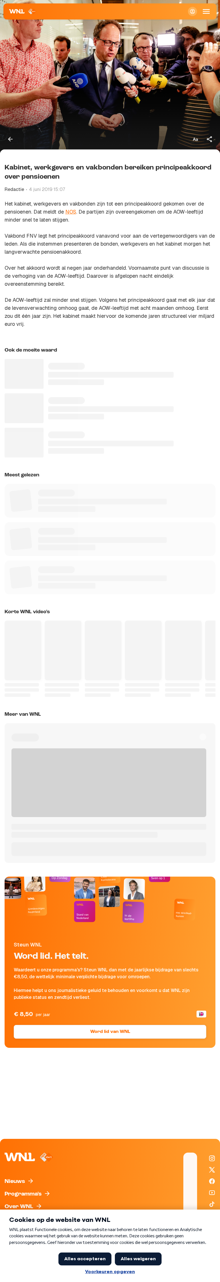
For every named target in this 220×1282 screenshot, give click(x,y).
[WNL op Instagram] (212, 1158)
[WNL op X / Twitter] (212, 1169)
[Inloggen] (192, 11)
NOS (70, 211)
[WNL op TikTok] (212, 1204)
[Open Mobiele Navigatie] (206, 11)
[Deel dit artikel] (209, 139)
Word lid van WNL (110, 1031)
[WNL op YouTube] (212, 1192)
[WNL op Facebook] (212, 1181)
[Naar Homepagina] (22, 11)
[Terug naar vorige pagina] (10, 139)
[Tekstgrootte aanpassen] (195, 139)
